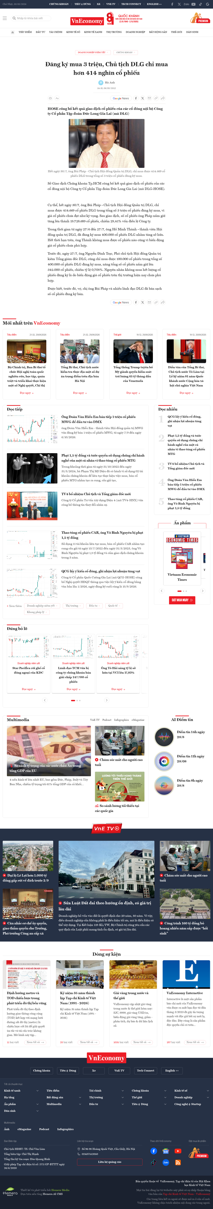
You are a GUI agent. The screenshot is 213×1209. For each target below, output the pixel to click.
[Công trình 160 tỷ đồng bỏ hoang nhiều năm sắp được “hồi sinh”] (185, 904)
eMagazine (138, 720)
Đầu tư (40, 32)
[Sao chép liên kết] (156, 98)
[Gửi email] (149, 98)
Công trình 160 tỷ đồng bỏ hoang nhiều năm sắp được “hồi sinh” (184, 928)
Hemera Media (60, 1190)
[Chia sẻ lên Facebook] (136, 98)
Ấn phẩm (182, 523)
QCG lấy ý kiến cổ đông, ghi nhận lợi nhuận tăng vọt (100, 571)
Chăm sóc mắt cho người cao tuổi (119, 762)
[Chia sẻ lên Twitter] (142, 98)
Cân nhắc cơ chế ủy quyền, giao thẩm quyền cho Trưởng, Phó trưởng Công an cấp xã (25, 928)
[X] (179, 4)
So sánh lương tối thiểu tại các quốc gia (117, 808)
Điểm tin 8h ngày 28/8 (190, 783)
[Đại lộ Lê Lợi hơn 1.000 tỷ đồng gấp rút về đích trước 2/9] (28, 856)
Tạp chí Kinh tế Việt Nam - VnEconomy (186, 1194)
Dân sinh (192, 32)
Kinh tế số (73, 32)
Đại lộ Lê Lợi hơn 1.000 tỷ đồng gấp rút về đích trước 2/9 (26, 878)
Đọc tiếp (14, 409)
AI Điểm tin (182, 720)
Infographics (121, 720)
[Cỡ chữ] (57, 98)
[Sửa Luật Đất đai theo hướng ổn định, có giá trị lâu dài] (106, 869)
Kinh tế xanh (93, 32)
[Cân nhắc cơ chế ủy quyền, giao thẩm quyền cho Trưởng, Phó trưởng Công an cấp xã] (28, 904)
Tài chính (55, 32)
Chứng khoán (59, 4)
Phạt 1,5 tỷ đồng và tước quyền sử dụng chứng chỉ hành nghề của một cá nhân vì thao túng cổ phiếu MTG (102, 458)
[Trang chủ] (13, 32)
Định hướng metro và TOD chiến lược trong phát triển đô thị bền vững (26, 998)
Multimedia (18, 720)
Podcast (106, 720)
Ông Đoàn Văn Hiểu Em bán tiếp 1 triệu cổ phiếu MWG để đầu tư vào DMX (98, 419)
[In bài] (50, 98)
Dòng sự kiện (106, 954)
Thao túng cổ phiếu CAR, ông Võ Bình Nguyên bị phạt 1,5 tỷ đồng (102, 535)
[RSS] (178, 1162)
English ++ (154, 4)
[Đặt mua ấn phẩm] (200, 17)
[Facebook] (172, 4)
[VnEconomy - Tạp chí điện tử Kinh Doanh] (106, 1057)
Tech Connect (131, 4)
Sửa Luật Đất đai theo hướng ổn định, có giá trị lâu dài (105, 906)
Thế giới (176, 32)
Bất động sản (158, 32)
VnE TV (110, 4)
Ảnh (6, 1129)
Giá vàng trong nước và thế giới (131, 996)
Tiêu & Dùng (83, 4)
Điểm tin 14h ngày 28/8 (191, 735)
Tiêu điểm (25, 32)
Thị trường (114, 32)
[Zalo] (186, 4)
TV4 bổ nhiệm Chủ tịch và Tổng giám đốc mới (96, 494)
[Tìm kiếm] (14, 18)
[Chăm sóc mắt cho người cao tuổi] (185, 856)
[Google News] (207, 4)
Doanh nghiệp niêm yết (29, 663)
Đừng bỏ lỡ (17, 629)
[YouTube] (193, 4)
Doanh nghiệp (135, 32)
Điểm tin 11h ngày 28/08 (190, 759)
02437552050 (90, 1154)
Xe (98, 4)
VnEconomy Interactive (185, 993)
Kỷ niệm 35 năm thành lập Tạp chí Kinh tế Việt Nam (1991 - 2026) (78, 998)
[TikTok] (200, 4)
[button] (73, 700)
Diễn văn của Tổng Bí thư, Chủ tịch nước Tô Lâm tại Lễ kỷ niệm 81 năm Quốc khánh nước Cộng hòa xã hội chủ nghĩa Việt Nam (186, 376)
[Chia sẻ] (163, 98)
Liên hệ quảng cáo (109, 1162)
